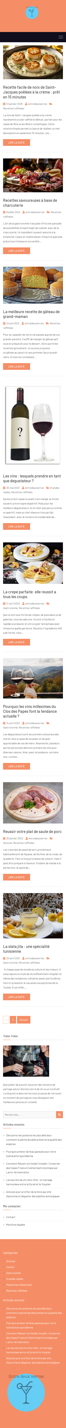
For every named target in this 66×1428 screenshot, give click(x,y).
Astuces (7, 842)
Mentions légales (15, 1224)
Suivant (23, 1019)
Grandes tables (14, 1278)
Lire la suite (16, 142)
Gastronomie (10, 607)
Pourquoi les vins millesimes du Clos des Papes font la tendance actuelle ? (30, 711)
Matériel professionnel (19, 1284)
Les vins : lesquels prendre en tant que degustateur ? (32, 478)
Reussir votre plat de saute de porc (32, 831)
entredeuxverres (37, 103)
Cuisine (10, 1266)
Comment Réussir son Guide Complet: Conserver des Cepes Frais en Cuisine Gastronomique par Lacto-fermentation (33, 1168)
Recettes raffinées (13, 108)
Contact (10, 1216)
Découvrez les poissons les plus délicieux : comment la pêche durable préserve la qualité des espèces (34, 1139)
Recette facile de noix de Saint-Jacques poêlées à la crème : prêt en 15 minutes (31, 92)
